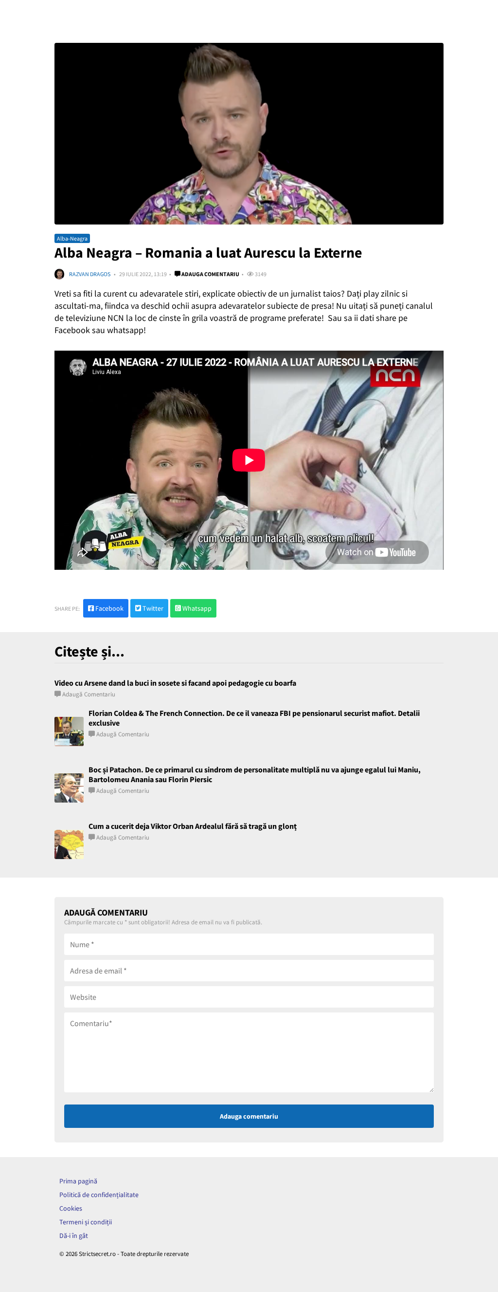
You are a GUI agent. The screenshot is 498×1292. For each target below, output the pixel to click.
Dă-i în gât (73, 1235)
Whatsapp (196, 608)
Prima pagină (78, 1181)
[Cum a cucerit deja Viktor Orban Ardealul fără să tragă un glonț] (69, 844)
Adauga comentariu (209, 274)
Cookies (70, 1208)
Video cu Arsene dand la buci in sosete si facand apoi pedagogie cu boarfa (175, 683)
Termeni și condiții (85, 1221)
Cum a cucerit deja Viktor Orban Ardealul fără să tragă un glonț (193, 826)
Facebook (109, 608)
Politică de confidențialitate (99, 1194)
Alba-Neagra (72, 238)
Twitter (152, 608)
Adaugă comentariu (88, 694)
